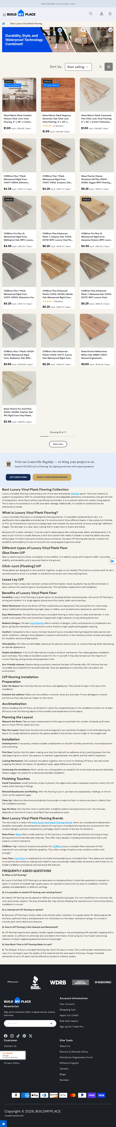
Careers (64, 1068)
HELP (73, 4)
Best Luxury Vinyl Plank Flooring (26, 23)
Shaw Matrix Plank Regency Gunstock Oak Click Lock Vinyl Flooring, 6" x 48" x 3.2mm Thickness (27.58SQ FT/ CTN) (56, 122)
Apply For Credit (69, 1015)
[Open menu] (4, 15)
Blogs (63, 1074)
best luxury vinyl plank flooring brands (52, 822)
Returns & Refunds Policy (74, 1051)
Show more (58, 444)
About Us (65, 1046)
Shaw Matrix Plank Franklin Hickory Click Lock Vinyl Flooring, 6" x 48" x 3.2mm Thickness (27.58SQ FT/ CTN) (18, 120)
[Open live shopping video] (113, 561)
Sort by (56, 66)
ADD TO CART (97, 117)
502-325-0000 (63, 4)
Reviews (64, 1079)
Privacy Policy (12, 1063)
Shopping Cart (68, 1009)
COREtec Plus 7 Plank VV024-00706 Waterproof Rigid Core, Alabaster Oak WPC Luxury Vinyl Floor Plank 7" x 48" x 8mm (19, 358)
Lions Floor (19, 858)
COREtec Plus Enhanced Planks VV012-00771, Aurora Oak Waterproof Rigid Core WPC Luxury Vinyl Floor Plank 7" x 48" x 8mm (57, 358)
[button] (110, 14)
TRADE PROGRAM (48, 4)
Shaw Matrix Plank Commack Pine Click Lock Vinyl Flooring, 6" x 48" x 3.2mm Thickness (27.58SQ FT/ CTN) (96, 120)
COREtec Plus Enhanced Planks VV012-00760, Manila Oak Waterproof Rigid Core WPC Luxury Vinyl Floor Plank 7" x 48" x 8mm (57, 297)
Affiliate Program (69, 1063)
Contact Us (10, 1046)
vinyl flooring (37, 623)
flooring (75, 493)
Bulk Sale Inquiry (69, 1020)
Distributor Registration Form (76, 1057)
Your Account (67, 1004)
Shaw (18, 834)
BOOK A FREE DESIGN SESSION (52, 477)
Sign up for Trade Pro (71, 1026)
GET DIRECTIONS (18, 477)
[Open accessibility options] (3, 1123)
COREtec (57, 846)
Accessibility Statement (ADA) (14, 1115)
